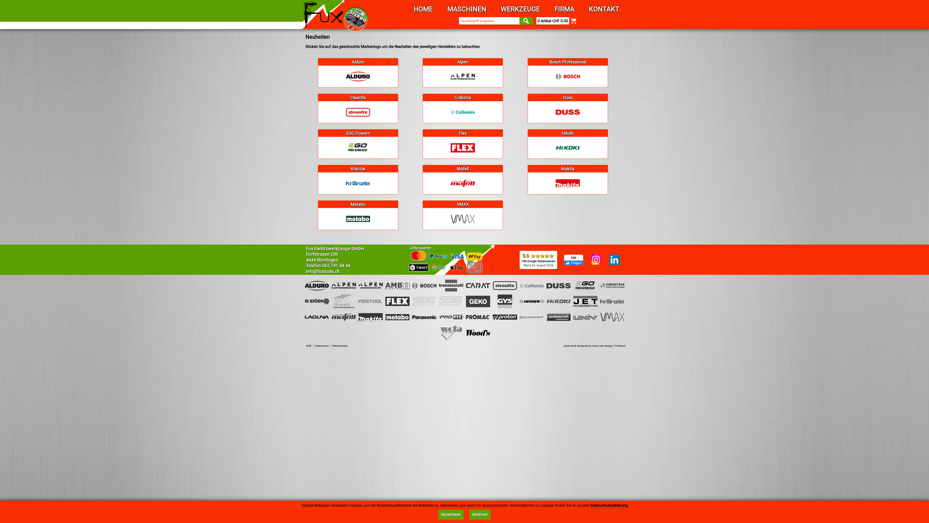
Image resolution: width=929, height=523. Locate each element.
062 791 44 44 (336, 265)
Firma (564, 9)
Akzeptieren (451, 514)
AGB (308, 345)
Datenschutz (339, 345)
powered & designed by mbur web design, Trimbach (594, 345)
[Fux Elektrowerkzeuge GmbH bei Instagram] (596, 260)
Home (423, 9)
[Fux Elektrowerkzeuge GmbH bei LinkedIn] (614, 260)
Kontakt (604, 9)
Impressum (322, 345)
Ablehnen (480, 514)
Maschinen (466, 9)
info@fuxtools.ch (323, 271)
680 (573, 258)
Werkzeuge (520, 9)
